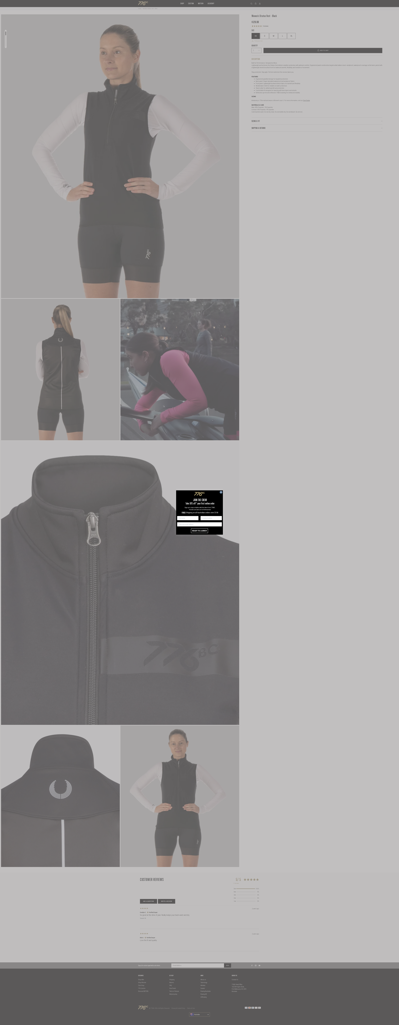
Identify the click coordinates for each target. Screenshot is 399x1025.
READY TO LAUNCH (199, 531)
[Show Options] (220, 518)
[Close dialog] (221, 492)
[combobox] (210, 518)
